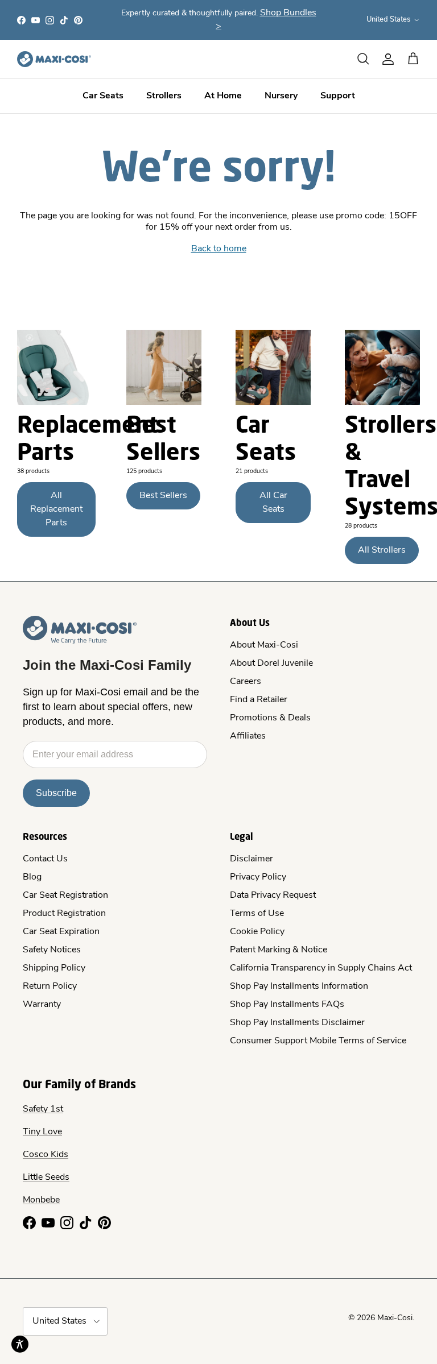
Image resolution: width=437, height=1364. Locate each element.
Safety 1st (43, 1109)
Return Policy (50, 986)
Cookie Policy (257, 931)
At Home (223, 96)
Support (337, 96)
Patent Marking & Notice (278, 950)
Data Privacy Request (273, 895)
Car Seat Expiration (61, 931)
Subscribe (56, 793)
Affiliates (248, 736)
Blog (32, 877)
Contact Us (45, 859)
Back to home (218, 249)
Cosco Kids (45, 1154)
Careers (245, 681)
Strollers (164, 96)
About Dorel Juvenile (271, 663)
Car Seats (103, 96)
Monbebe (41, 1200)
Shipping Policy (54, 968)
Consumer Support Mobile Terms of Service (318, 1041)
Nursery (281, 96)
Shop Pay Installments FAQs (287, 1004)
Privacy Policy (258, 877)
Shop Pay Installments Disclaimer (297, 1022)
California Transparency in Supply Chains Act (321, 968)
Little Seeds (46, 1177)
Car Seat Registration (65, 895)
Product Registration (64, 913)
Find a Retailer (258, 699)
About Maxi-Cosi (264, 645)
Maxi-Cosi (395, 1318)
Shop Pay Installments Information (299, 986)
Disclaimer (251, 859)
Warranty (42, 1004)
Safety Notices (52, 950)
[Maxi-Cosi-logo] (54, 59)
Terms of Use (257, 913)
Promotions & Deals (270, 718)
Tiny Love (42, 1132)
